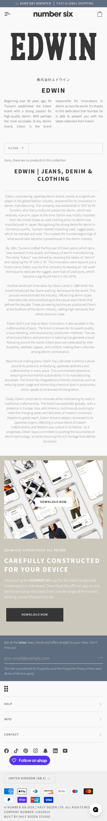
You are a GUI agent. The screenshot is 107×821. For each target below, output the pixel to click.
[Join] (98, 657)
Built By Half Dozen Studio (27, 817)
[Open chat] (95, 809)
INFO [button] (8, 719)
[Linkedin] (55, 750)
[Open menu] (12, 14)
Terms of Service (14, 673)
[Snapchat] (45, 750)
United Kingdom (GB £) (27, 778)
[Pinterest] (25, 750)
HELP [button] (8, 704)
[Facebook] (6, 750)
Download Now (35, 614)
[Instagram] (35, 750)
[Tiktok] (16, 750)
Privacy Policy (86, 668)
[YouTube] (65, 750)
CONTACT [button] (11, 734)
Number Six (17, 807)
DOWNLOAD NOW (53, 502)
